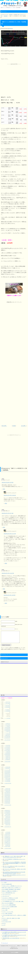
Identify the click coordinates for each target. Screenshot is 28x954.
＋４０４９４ (7, 705)
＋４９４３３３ (7, 823)
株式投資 (10, 28)
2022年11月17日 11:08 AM (10, 495)
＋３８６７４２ (7, 842)
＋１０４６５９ (7, 799)
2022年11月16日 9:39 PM (7, 482)
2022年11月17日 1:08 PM (9, 595)
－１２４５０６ (7, 727)
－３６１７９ (7, 758)
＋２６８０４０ (7, 837)
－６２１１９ (7, 824)
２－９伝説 (4, 882)
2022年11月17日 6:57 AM (7, 513)
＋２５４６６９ (7, 772)
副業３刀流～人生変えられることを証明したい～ (11, 887)
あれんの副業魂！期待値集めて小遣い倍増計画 (11, 889)
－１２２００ (7, 745)
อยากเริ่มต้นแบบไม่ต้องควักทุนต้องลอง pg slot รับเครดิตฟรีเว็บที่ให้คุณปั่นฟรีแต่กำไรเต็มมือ (14, 873)
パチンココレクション (6, 894)
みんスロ (4, 923)
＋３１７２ (7, 731)
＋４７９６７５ (7, 841)
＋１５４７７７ (7, 777)
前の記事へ (4, 425)
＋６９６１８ (7, 845)
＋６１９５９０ (7, 739)
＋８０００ (7, 751)
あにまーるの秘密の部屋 (7, 884)
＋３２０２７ (7, 768)
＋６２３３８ (7, 778)
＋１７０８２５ (7, 843)
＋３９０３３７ (7, 773)
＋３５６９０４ (7, 820)
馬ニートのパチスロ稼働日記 (7, 903)
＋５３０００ (7, 755)
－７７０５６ (7, 832)
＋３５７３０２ (7, 796)
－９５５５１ (7, 791)
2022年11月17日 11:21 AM (10, 533)
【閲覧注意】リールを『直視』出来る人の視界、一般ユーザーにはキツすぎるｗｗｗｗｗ (14, 857)
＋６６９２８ (7, 788)
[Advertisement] (14, 79)
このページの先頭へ (15, 952)
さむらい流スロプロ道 (6, 921)
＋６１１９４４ (7, 819)
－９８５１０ (7, 756)
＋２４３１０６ (7, 774)
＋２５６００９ (7, 730)
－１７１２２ (7, 746)
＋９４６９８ (7, 833)
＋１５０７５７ (7, 818)
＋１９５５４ (7, 709)
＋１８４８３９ (7, 754)
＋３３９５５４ (7, 801)
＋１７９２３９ (7, 736)
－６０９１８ (7, 816)
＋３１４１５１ (7, 815)
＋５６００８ (7, 767)
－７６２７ (7, 726)
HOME (14, 425)
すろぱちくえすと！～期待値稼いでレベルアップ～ (12, 885)
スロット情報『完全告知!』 (7, 913)
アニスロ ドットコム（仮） (7, 911)
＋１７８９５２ (7, 813)
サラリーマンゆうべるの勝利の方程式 (9, 906)
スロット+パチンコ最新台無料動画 (9, 904)
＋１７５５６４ (7, 747)
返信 (4, 489)
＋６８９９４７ (7, 810)
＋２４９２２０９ (7, 804)
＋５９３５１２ (7, 822)
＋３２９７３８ (7, 790)
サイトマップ (5, 943)
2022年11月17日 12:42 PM (8, 573)
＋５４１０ (7, 733)
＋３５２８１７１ (7, 826)
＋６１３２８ (7, 814)
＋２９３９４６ (7, 776)
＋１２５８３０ (7, 728)
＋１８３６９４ (7, 797)
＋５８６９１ (7, 759)
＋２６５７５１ (7, 834)
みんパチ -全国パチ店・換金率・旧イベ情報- (11, 918)
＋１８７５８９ (7, 846)
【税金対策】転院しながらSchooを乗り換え (10, 938)
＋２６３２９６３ (7, 848)
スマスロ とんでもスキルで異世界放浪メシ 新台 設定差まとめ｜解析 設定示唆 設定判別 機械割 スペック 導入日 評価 (14, 863)
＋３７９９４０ (7, 792)
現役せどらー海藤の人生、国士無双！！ (10, 891)
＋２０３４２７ (7, 793)
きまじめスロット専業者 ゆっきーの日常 (10, 897)
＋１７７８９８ (7, 839)
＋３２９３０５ (7, 795)
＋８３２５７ (7, 735)
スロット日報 (4, 910)
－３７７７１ (7, 701)
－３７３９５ (7, 703)
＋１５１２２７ (7, 835)
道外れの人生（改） (6, 908)
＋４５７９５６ (7, 838)
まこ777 (3, 925)
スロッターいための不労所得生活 (8, 899)
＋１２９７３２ (7, 800)
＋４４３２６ (7, 707)
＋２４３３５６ (7, 770)
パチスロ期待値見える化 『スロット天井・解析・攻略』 (13, 901)
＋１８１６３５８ (7, 783)
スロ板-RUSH (5, 919)
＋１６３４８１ (7, 802)
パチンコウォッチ (5, 896)
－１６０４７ (7, 723)
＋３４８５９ (7, 753)
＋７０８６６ (7, 779)
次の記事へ (23, 425)
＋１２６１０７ (7, 737)
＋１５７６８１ (7, 750)
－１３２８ (7, 718)
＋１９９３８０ (7, 811)
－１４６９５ (7, 711)
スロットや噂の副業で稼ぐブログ (8, 892)
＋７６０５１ (7, 749)
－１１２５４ (7, 724)
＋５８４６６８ (7, 761)
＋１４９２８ (7, 781)
